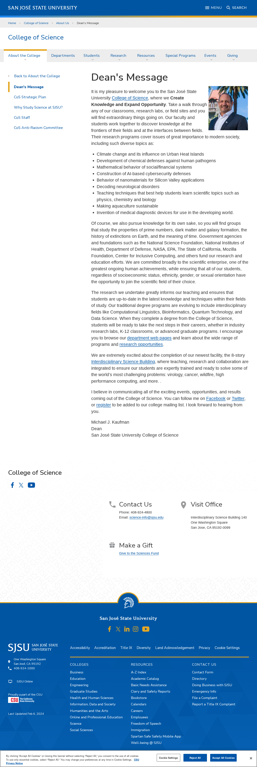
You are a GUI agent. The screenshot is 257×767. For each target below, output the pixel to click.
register (103, 404)
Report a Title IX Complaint (213, 704)
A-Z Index (138, 672)
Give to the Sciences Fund (139, 553)
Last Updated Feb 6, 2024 (26, 714)
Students (92, 55)
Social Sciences (81, 730)
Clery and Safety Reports (150, 691)
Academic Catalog (145, 678)
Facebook (216, 398)
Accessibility (80, 647)
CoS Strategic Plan (30, 97)
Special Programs (181, 55)
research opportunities (141, 344)
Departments (63, 55)
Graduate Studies (83, 691)
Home (12, 23)
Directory (199, 678)
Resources (146, 55)
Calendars (138, 704)
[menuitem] (25, 55)
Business (76, 672)
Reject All (195, 757)
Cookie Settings (227, 647)
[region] (128, 758)
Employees (139, 717)
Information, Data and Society (93, 704)
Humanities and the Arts (89, 711)
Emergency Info (204, 691)
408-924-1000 (24, 668)
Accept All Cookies (223, 757)
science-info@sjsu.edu (146, 517)
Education (77, 678)
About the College (24, 55)
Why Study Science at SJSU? (38, 107)
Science (75, 723)
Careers (137, 711)
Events (210, 55)
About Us (62, 23)
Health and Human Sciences (91, 698)
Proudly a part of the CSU (25, 695)
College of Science (36, 23)
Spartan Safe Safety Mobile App (156, 736)
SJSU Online (25, 681)
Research (118, 55)
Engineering (79, 685)
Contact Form (202, 672)
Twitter (238, 398)
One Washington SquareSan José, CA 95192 (30, 661)
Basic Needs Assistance (149, 685)
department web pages (149, 337)
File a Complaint (204, 698)
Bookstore (139, 698)
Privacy (204, 647)
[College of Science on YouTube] (31, 485)
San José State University (43, 8)
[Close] (251, 758)
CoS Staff (22, 117)
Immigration (140, 730)
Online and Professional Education (96, 717)
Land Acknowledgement (174, 647)
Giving (232, 55)
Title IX (126, 647)
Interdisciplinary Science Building (123, 361)
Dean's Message (29, 86)
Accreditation (105, 647)
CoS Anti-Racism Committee (38, 127)
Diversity (144, 647)
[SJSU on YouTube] (146, 629)
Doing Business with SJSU (212, 685)
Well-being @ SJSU (146, 742)
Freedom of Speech (146, 723)
